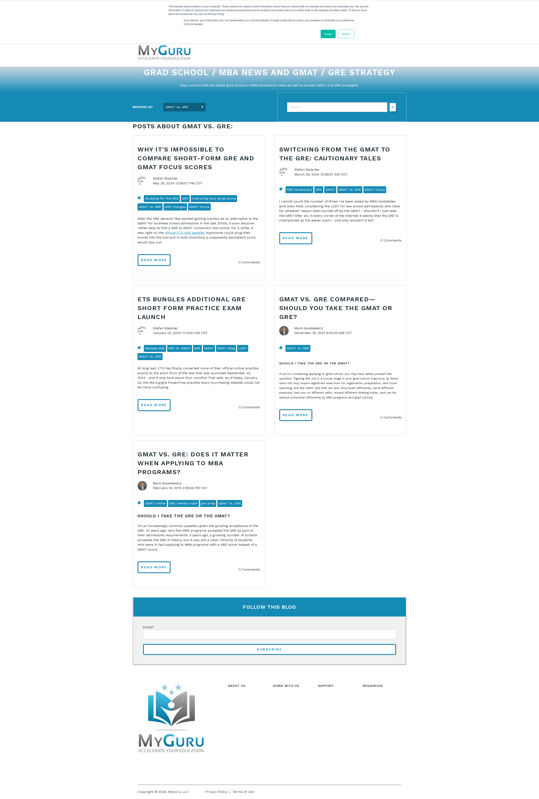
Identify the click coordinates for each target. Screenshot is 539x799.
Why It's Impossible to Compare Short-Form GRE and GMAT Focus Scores (195, 158)
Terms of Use (243, 792)
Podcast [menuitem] (369, 716)
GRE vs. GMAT (179, 348)
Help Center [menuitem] (328, 697)
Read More (154, 260)
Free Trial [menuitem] (280, 726)
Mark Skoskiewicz (308, 328)
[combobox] (337, 107)
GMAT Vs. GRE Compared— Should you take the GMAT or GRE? (335, 307)
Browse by (143, 107)
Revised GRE (155, 348)
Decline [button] (346, 34)
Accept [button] (328, 34)
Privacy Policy (216, 792)
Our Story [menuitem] (235, 697)
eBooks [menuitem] (368, 726)
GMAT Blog (226, 348)
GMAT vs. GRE (150, 207)
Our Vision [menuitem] (236, 726)
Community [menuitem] (327, 707)
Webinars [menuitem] (370, 707)
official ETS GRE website (184, 233)
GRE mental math (183, 503)
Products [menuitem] (280, 697)
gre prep (208, 503)
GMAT (330, 190)
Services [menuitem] (279, 707)
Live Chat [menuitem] (325, 726)
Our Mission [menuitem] (237, 716)
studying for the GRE (162, 198)
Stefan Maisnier (165, 178)
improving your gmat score (214, 198)
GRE (185, 198)
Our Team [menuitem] (236, 707)
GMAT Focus (199, 207)
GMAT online (155, 503)
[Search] (393, 107)
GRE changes (175, 207)
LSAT (242, 348)
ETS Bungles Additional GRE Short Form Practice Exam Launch (191, 307)
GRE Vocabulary (299, 190)
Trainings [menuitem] (280, 716)
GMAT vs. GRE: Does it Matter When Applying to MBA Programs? (192, 463)
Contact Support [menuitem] (331, 716)
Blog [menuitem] (366, 697)
